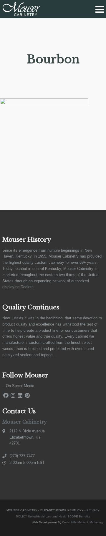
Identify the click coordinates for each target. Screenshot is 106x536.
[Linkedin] (20, 395)
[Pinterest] (27, 395)
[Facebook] (5, 395)
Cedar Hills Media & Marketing (82, 522)
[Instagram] (12, 395)
